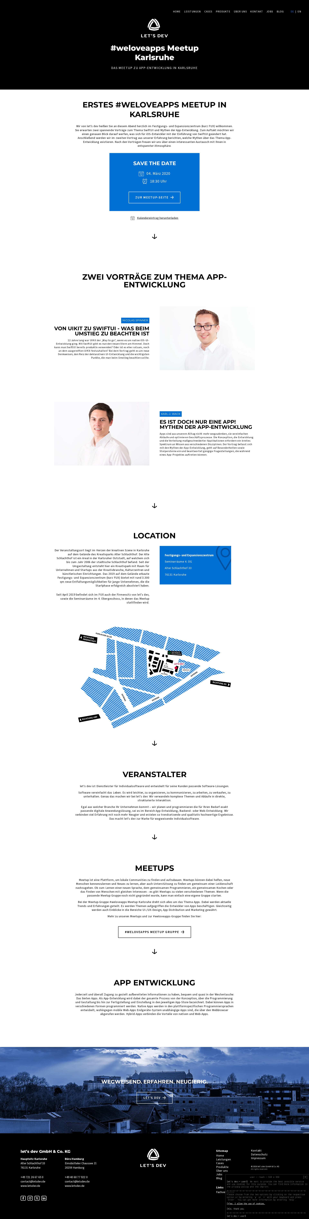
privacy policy (240, 1186)
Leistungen (192, 11)
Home (177, 11)
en (299, 11)
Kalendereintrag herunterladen (157, 218)
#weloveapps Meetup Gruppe (152, 932)
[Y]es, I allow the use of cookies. (246, 1203)
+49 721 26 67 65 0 (32, 1177)
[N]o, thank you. (236, 1208)
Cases (208, 11)
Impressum (258, 1158)
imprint (264, 1186)
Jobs (270, 11)
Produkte (223, 11)
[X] (305, 1177)
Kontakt (256, 11)
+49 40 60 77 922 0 (76, 1177)
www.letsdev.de (30, 1186)
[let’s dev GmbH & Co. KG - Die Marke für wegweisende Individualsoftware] (153, 1166)
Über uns (240, 11)
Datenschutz (259, 1154)
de (292, 11)
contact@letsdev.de (33, 1182)
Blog (280, 11)
